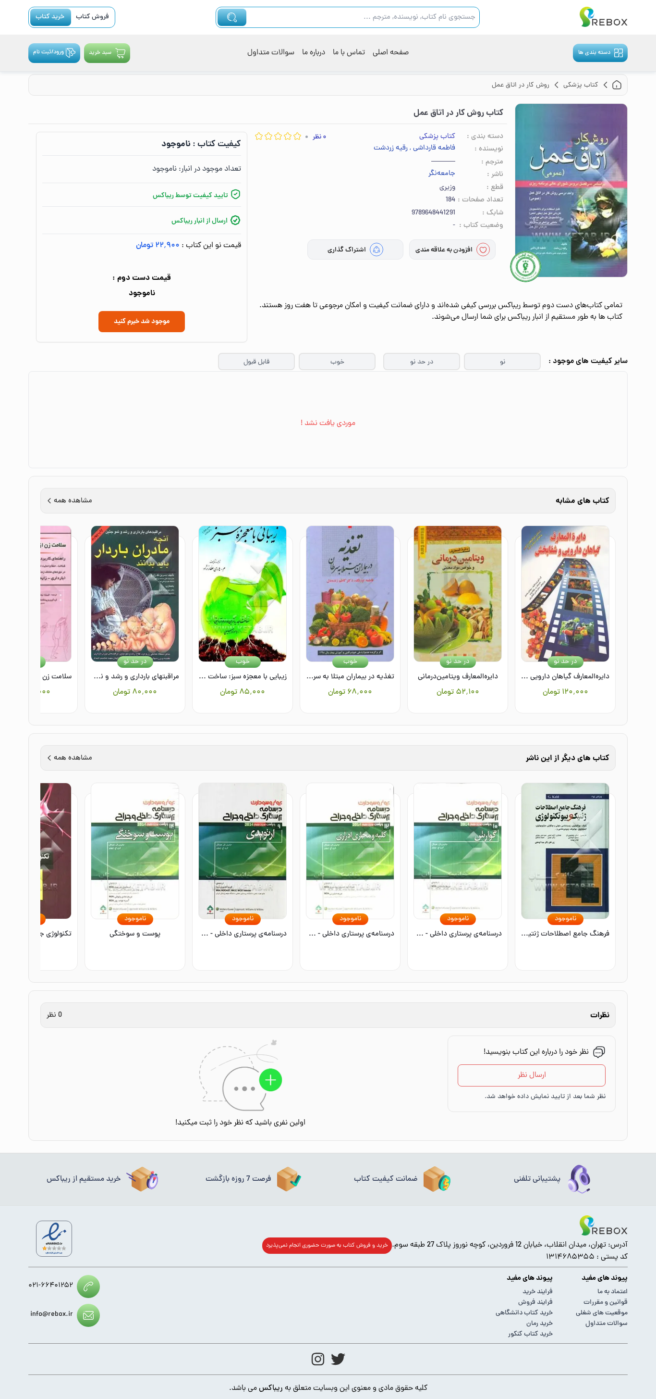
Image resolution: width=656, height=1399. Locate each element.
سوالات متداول (270, 53)
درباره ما (313, 53)
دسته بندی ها (594, 53)
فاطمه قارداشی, (432, 148)
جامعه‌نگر (441, 174)
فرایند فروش (535, 1303)
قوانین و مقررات (605, 1303)
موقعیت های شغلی (602, 1313)
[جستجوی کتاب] (232, 17)
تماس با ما (349, 53)
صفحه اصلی (391, 53)
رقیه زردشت (391, 148)
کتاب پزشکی (437, 136)
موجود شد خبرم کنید (142, 321)
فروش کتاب (92, 17)
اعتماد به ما (612, 1292)
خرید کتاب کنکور (530, 1334)
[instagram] (318, 1359)
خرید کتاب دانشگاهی (524, 1313)
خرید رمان (539, 1324)
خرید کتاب (50, 17)
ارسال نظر (532, 1075)
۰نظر (319, 137)
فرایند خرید (537, 1292)
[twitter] (338, 1359)
